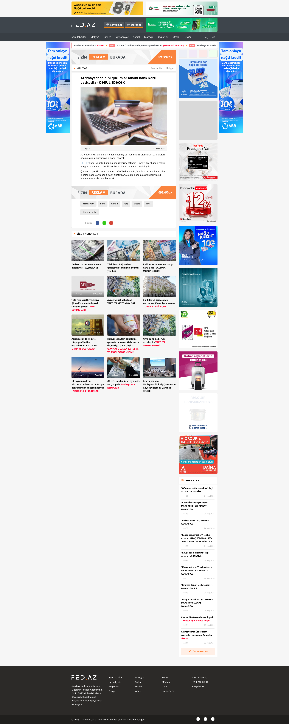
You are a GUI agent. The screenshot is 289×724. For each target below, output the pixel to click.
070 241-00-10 (199, 677)
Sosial (136, 37)
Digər (188, 37)
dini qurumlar (90, 212)
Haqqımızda (168, 690)
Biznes (107, 37)
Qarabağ (136, 24)
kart (126, 203)
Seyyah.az (116, 24)
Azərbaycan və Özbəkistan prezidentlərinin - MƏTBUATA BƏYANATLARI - (193, 45)
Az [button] (214, 37)
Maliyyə (95, 37)
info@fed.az (198, 686)
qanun (114, 203)
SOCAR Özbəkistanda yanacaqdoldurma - (101, 45)
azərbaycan (88, 203)
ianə (148, 203)
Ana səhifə (156, 68)
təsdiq (137, 203)
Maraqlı (148, 37)
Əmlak (176, 37)
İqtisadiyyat (122, 37)
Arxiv (138, 690)
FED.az (85, 163)
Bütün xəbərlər (198, 651)
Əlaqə (112, 690)
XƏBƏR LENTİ (193, 480)
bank (102, 203)
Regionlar (162, 37)
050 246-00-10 (200, 681)
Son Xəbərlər (78, 37)
